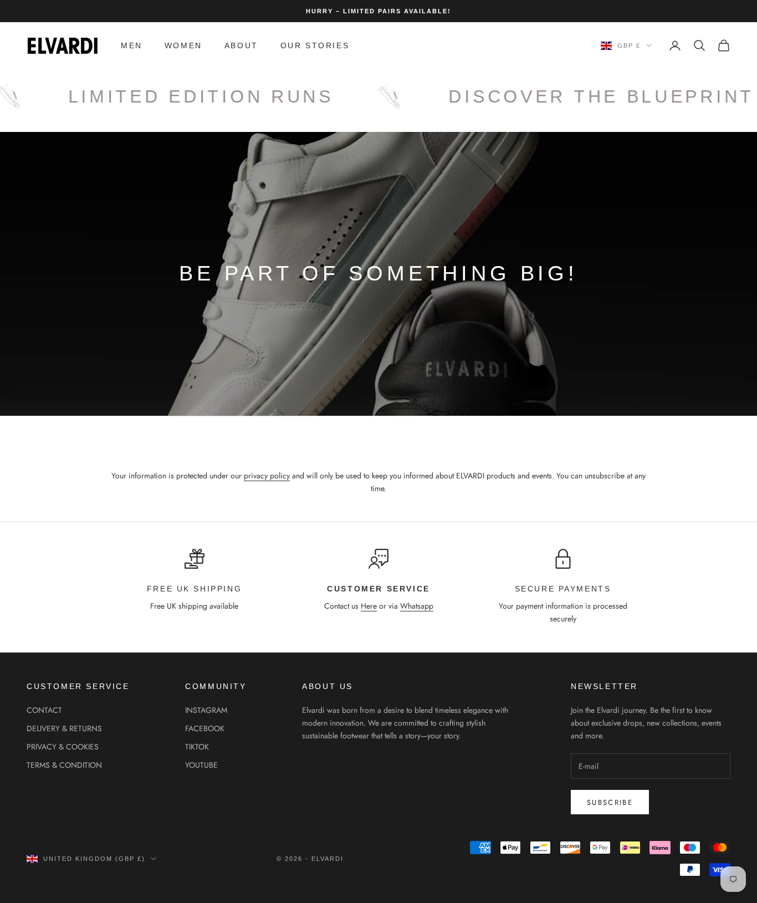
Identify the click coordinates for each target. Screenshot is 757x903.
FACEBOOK (204, 728)
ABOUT (241, 45)
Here (369, 605)
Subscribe (610, 802)
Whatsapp (416, 605)
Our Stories (315, 45)
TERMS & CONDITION (64, 765)
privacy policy (267, 475)
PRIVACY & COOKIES (63, 746)
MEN (131, 45)
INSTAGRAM (206, 710)
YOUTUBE (201, 765)
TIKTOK (197, 746)
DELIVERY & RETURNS (64, 728)
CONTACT (44, 710)
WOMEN (183, 45)
